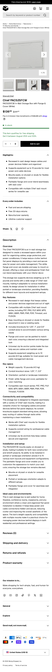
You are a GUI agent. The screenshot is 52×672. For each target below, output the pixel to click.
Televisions (27, 24)
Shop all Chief (8, 96)
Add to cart (35, 144)
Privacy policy (8, 665)
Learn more (36, 2)
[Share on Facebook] (17, 229)
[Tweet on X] (11, 229)
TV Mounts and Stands (10, 26)
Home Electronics (15, 24)
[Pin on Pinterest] (22, 229)
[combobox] (26, 15)
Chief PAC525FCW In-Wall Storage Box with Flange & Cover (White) (26, 28)
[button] (41, 8)
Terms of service (21, 665)
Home (5, 24)
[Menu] (48, 8)
